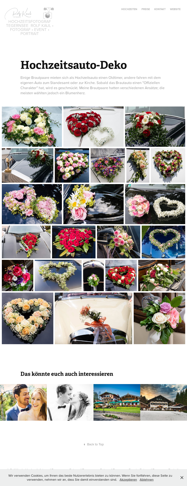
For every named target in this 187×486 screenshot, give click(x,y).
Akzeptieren (128, 479)
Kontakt (160, 9)
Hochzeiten (129, 9)
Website (175, 9)
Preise (146, 9)
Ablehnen (147, 479)
